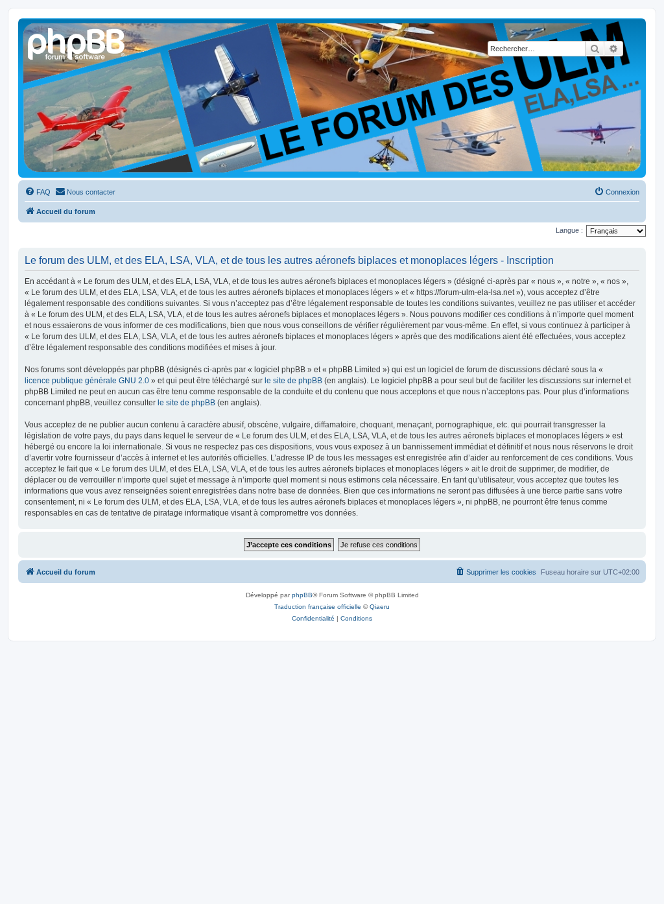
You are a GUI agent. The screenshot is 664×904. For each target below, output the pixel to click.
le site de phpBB (293, 380)
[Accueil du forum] (77, 42)
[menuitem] (38, 192)
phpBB (302, 595)
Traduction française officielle (317, 606)
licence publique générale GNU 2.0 (87, 380)
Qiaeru (380, 606)
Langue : (569, 230)
